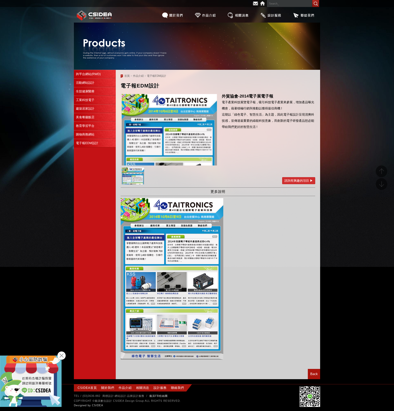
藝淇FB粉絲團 (158, 395)
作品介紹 (205, 15)
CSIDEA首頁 (87, 387)
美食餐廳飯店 (85, 117)
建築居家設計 (85, 108)
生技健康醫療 (85, 91)
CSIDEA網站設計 (94, 15)
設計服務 (271, 15)
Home (262, 3)
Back (314, 374)
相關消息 (238, 15)
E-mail (255, 3)
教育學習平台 (85, 125)
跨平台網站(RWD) (88, 74)
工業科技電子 (85, 100)
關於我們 (172, 15)
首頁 (127, 75)
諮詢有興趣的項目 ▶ (298, 180)
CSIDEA (97, 405)
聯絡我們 (303, 15)
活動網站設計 (85, 82)
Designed (81, 405)
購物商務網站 (85, 134)
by (90, 405)
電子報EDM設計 (87, 143)
